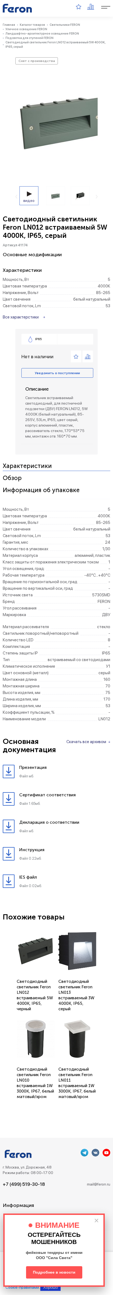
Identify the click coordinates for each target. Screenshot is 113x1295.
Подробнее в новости (54, 1272)
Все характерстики (21, 317)
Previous (16, 197)
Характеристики (27, 466)
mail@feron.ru (98, 1184)
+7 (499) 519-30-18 (24, 1184)
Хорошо (50, 1287)
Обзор (12, 478)
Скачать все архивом (86, 741)
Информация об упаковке (41, 490)
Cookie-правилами (22, 1287)
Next (97, 197)
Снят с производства (36, 61)
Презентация (33, 767)
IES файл (28, 877)
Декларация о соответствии (49, 822)
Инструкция (31, 849)
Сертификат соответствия (47, 794)
